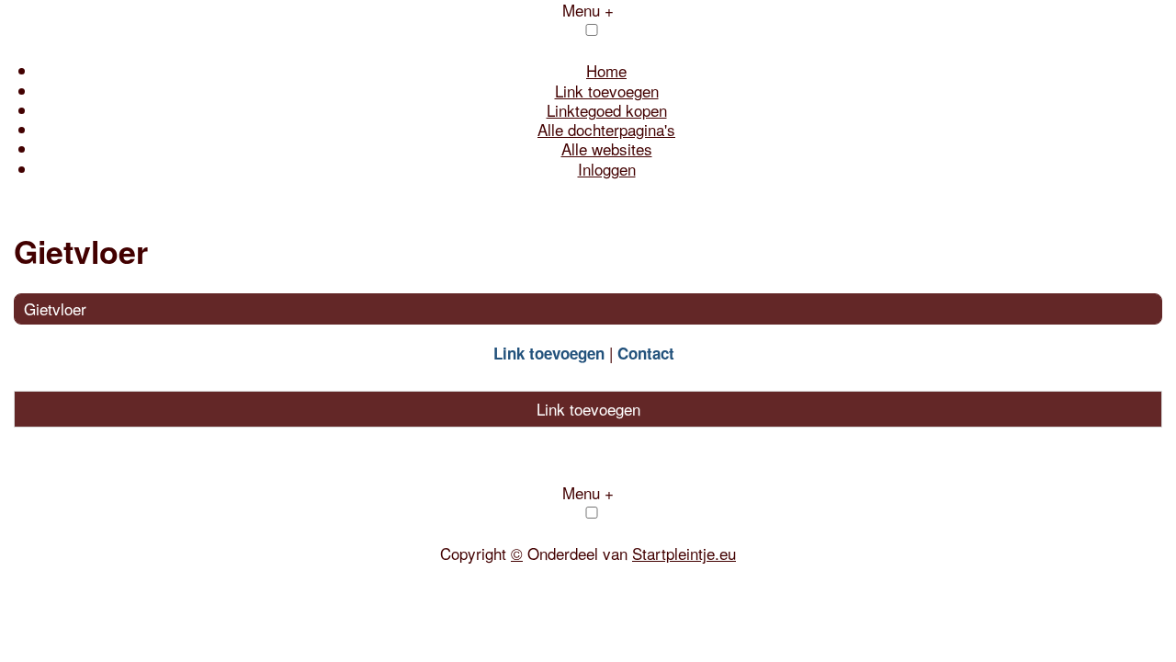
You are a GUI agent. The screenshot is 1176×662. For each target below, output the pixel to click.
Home (606, 70)
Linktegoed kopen (607, 109)
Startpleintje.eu (684, 553)
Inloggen (607, 168)
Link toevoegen (607, 90)
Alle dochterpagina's (606, 129)
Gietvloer (55, 308)
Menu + (588, 492)
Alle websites (606, 148)
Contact (645, 353)
